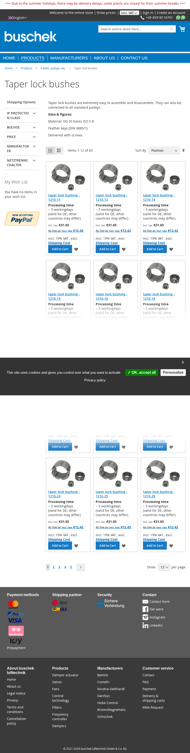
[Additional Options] (22, 218)
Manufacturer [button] (18, 148)
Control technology (60, 698)
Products (26, 68)
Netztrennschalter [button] (17, 162)
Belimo (102, 675)
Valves (57, 682)
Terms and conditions (15, 709)
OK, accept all (143, 372)
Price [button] (11, 137)
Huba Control (107, 703)
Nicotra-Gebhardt (111, 689)
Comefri (103, 682)
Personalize (173, 372)
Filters (57, 707)
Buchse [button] (13, 127)
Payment (149, 689)
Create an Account (171, 12)
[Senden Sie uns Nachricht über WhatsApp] (180, 17)
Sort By (140, 150)
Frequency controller (60, 716)
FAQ (145, 682)
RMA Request (152, 707)
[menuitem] (10, 58)
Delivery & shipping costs (153, 698)
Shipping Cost (59, 243)
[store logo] (31, 36)
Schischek (105, 716)
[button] (17, 17)
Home (9, 68)
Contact (148, 675)
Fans (55, 689)
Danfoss (103, 696)
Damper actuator (65, 675)
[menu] (95, 57)
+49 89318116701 (159, 17)
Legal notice (16, 693)
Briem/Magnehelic (111, 709)
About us (14, 686)
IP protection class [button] (18, 115)
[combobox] (137, 29)
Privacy (12, 700)
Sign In (148, 12)
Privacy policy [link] (95, 380)
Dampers (59, 726)
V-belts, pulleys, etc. (53, 68)
